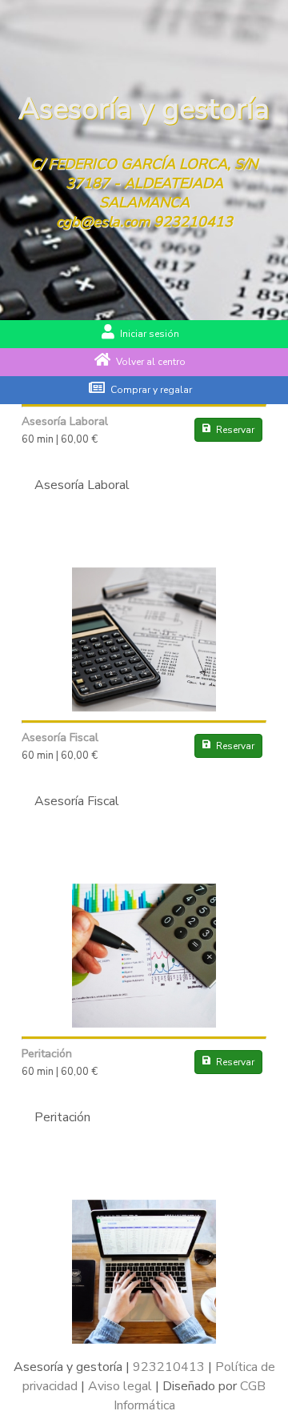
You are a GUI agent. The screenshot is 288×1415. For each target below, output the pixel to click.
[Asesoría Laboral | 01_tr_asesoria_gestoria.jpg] (144, 707)
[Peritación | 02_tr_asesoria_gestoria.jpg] (144, 1340)
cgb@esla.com (103, 221)
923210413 (193, 221)
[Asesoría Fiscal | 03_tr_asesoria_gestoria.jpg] (144, 1023)
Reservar (235, 429)
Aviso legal (120, 1386)
